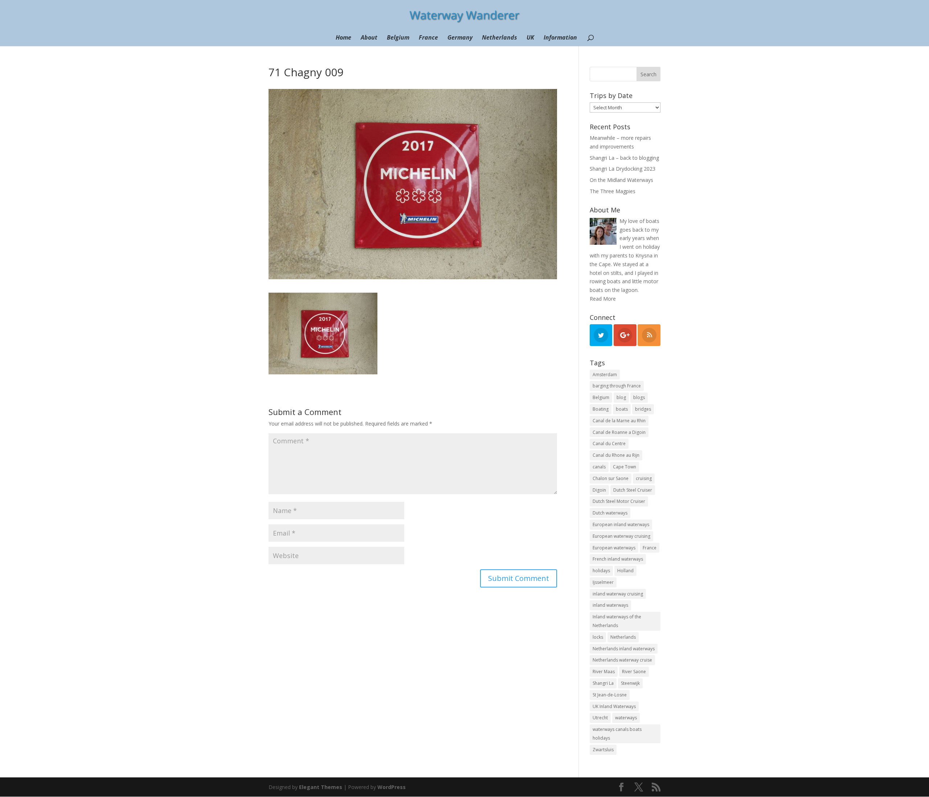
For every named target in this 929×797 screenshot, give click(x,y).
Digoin (599, 490)
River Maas (604, 671)
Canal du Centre (609, 443)
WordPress (391, 787)
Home (343, 38)
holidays (601, 571)
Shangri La (603, 683)
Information (560, 38)
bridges (643, 409)
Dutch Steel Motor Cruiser (619, 501)
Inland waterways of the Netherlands (617, 621)
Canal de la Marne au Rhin (619, 421)
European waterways (614, 548)
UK (530, 38)
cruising (644, 478)
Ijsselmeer (603, 582)
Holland (625, 571)
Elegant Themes (320, 787)
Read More (603, 298)
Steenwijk (630, 683)
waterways (626, 718)
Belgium (398, 38)
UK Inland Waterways (614, 706)
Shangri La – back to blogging (624, 157)
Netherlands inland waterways (624, 649)
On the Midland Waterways (621, 179)
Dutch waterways (610, 513)
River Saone (634, 671)
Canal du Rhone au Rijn (616, 455)
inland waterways (610, 605)
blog (621, 397)
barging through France (617, 386)
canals (599, 467)
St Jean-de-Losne (610, 695)
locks (598, 637)
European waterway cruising (621, 536)
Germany (459, 38)
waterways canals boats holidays (617, 733)
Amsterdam (605, 374)
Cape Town (624, 467)
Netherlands (499, 38)
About (369, 38)
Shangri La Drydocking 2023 (622, 168)
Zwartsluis (603, 750)
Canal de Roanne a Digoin (619, 432)
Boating (601, 409)
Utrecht (600, 718)
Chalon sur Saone (611, 478)
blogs (639, 397)
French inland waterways (618, 559)
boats (622, 409)
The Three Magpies (612, 191)
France (428, 38)
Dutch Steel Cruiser (632, 490)
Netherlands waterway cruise (622, 660)
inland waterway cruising (618, 594)
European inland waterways (621, 524)
